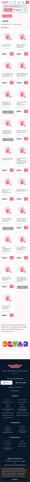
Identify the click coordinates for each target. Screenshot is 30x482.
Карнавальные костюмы (8, 415)
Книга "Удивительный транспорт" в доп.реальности (6, 249)
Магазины (22, 426)
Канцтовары (22, 407)
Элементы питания (7, 417)
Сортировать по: (5, 24)
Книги (7, 407)
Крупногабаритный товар (8, 413)
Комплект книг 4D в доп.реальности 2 (22, 190)
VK (16, 373)
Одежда (8, 404)
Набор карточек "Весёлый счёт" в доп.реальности (7, 132)
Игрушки (8, 399)
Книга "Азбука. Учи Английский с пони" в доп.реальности (7, 75)
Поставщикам (7, 429)
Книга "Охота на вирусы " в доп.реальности (6, 191)
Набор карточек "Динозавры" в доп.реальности (6, 103)
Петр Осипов (18, 387)
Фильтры (7, 16)
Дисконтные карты (22, 446)
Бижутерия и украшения (22, 415)
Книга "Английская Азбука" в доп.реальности (22, 103)
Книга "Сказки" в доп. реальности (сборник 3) (6, 220)
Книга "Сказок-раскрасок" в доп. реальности (7, 279)
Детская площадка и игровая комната (22, 409)
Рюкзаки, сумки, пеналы (22, 413)
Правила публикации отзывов (8, 448)
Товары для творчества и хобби (8, 409)
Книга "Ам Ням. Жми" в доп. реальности (6, 307)
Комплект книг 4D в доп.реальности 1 (22, 131)
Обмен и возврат (8, 443)
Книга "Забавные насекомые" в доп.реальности (21, 248)
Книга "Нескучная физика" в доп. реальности (22, 46)
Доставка (8, 441)
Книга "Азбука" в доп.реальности (6, 45)
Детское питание (22, 399)
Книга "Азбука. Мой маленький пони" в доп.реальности (22, 75)
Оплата (22, 441)
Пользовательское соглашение (22, 431)
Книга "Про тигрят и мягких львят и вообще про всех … (22, 220)
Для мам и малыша (22, 402)
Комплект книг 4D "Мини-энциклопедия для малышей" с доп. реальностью (22, 161)
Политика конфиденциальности (7, 431)
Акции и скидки (22, 443)
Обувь (22, 404)
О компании (8, 426)
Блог (8, 446)
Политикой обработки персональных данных (13, 476)
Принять (15, 479)
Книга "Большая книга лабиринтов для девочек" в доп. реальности (22, 279)
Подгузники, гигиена (8, 402)
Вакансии (22, 429)
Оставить (8, 10)
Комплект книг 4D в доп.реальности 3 (7, 159)
